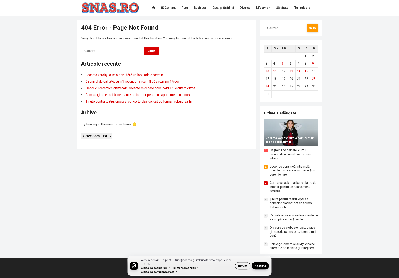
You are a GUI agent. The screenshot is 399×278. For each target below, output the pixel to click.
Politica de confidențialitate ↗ (159, 271)
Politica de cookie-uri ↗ (155, 267)
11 (275, 71)
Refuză (243, 265)
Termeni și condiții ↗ (185, 267)
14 (298, 71)
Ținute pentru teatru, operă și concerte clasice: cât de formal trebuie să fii (139, 101)
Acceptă (260, 265)
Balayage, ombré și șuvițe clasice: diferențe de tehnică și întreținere (292, 246)
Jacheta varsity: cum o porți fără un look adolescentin (124, 75)
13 (291, 71)
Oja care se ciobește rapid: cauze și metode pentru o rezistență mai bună (293, 232)
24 (267, 86)
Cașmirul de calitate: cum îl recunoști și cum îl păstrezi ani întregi (132, 81)
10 (267, 71)
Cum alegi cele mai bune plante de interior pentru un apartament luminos (138, 95)
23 (313, 78)
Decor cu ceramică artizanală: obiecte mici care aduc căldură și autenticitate (140, 88)
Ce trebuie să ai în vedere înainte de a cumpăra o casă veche (294, 217)
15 (306, 71)
